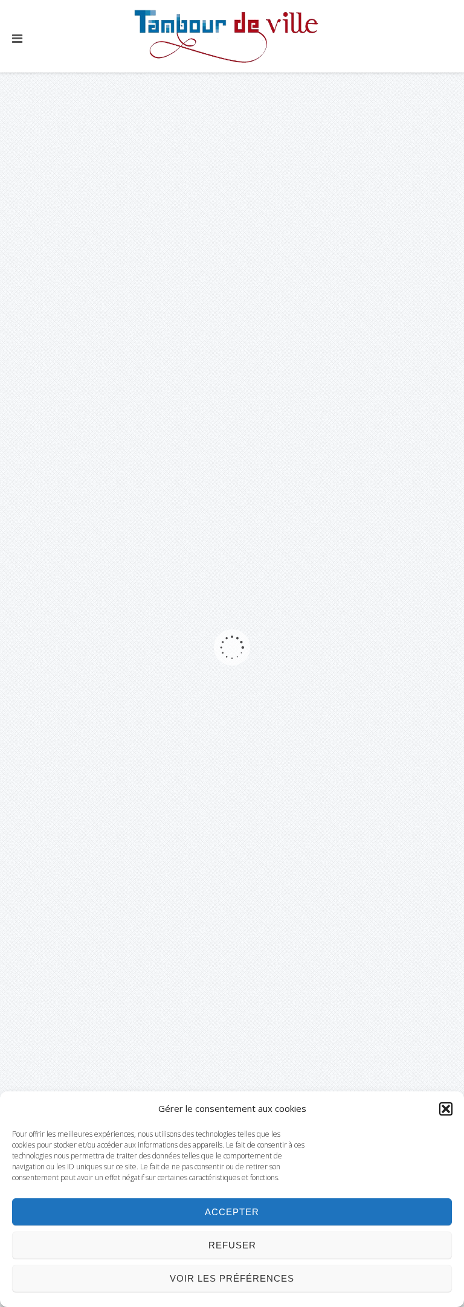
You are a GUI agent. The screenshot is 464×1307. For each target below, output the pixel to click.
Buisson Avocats (119, 740)
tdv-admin (72, 252)
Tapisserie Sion (119, 523)
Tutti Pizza (119, 956)
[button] (446, 1109)
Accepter (232, 1212)
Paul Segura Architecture (119, 199)
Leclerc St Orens (120, 415)
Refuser (232, 1245)
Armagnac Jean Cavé (120, 632)
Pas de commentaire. (172, 267)
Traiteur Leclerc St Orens (119, 307)
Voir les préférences (232, 1278)
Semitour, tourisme (119, 848)
